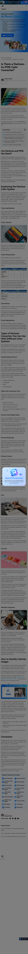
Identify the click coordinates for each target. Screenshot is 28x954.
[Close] (26, 466)
